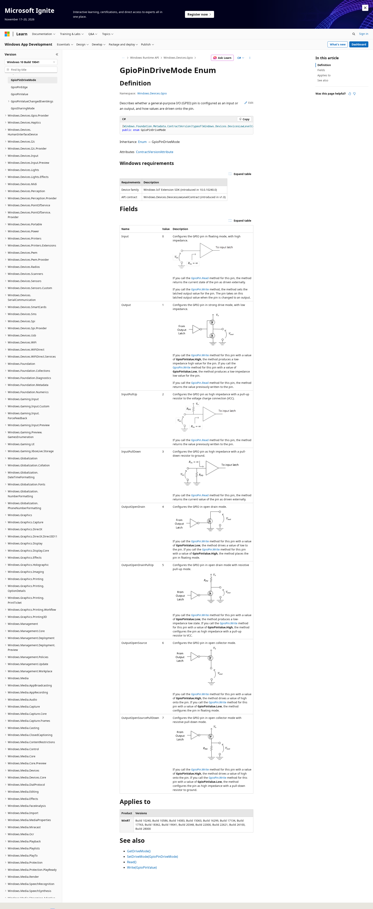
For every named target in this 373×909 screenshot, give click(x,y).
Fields (321, 70)
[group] (186, 128)
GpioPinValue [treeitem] (19, 94)
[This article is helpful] (349, 93)
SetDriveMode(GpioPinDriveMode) (152, 856)
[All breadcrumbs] (123, 58)
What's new (338, 44)
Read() (131, 862)
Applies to (323, 75)
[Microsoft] (7, 34)
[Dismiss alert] (365, 8)
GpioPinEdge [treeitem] (19, 87)
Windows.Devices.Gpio (178, 57)
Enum (142, 142)
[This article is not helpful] (354, 93)
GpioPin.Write (200, 289)
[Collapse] (57, 54)
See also (322, 80)
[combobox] (31, 62)
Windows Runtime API (144, 57)
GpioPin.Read (200, 278)
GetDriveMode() (139, 851)
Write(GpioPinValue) (142, 867)
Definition (324, 65)
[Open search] (354, 33)
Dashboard (359, 44)
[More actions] (250, 58)
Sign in (363, 34)
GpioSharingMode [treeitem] (23, 108)
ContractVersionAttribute (154, 152)
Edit (250, 102)
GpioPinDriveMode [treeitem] (23, 80)
